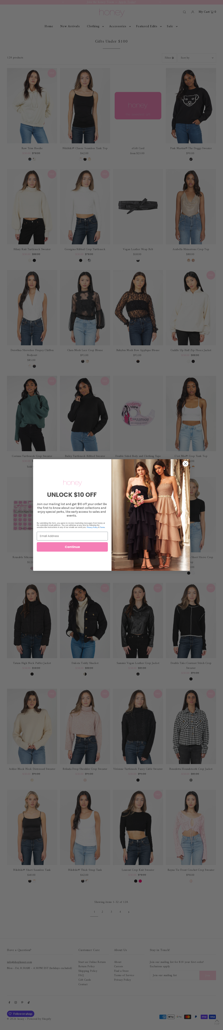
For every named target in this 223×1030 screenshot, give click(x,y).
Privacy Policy (92, 527)
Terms (102, 527)
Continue (72, 547)
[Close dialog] (185, 464)
